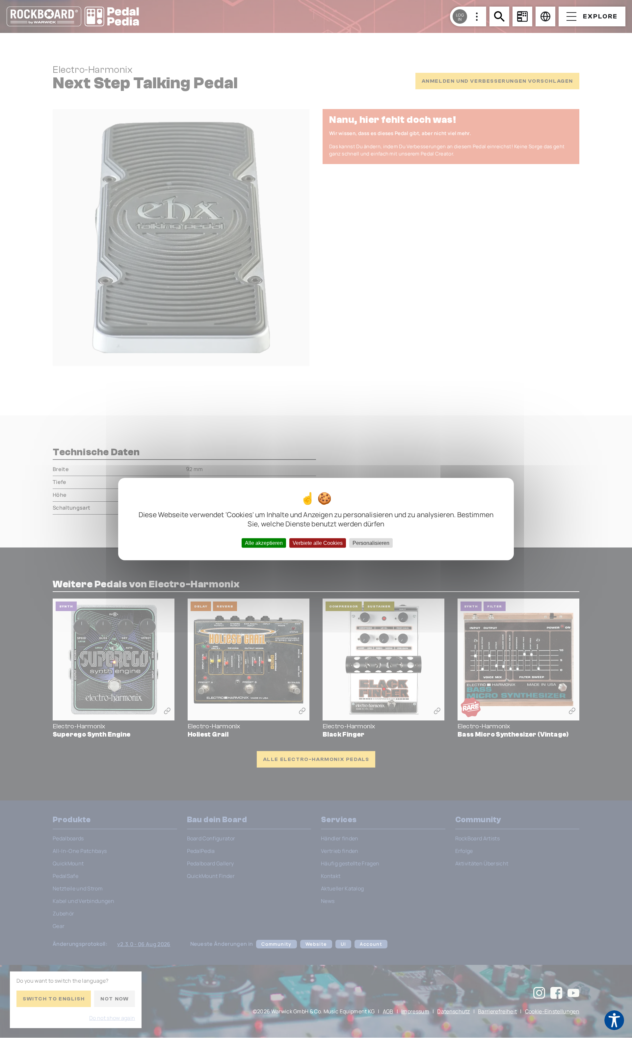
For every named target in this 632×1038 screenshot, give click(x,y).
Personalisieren (371, 543)
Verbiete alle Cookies (318, 543)
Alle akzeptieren (264, 543)
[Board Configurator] (522, 16)
